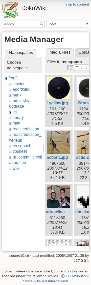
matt (16, 123)
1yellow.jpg (57, 103)
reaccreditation (26, 129)
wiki (16, 168)
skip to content (77, 4)
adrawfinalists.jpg (63, 212)
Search (42, 24)
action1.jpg (57, 157)
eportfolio (21, 89)
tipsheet (20, 151)
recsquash (22, 146)
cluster (19, 84)
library (18, 117)
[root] (13, 78)
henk (17, 95)
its (15, 112)
